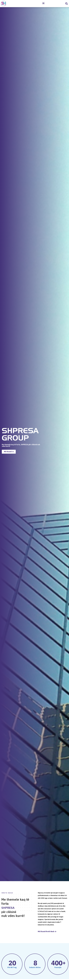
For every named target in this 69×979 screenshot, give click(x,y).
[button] (43, 3)
